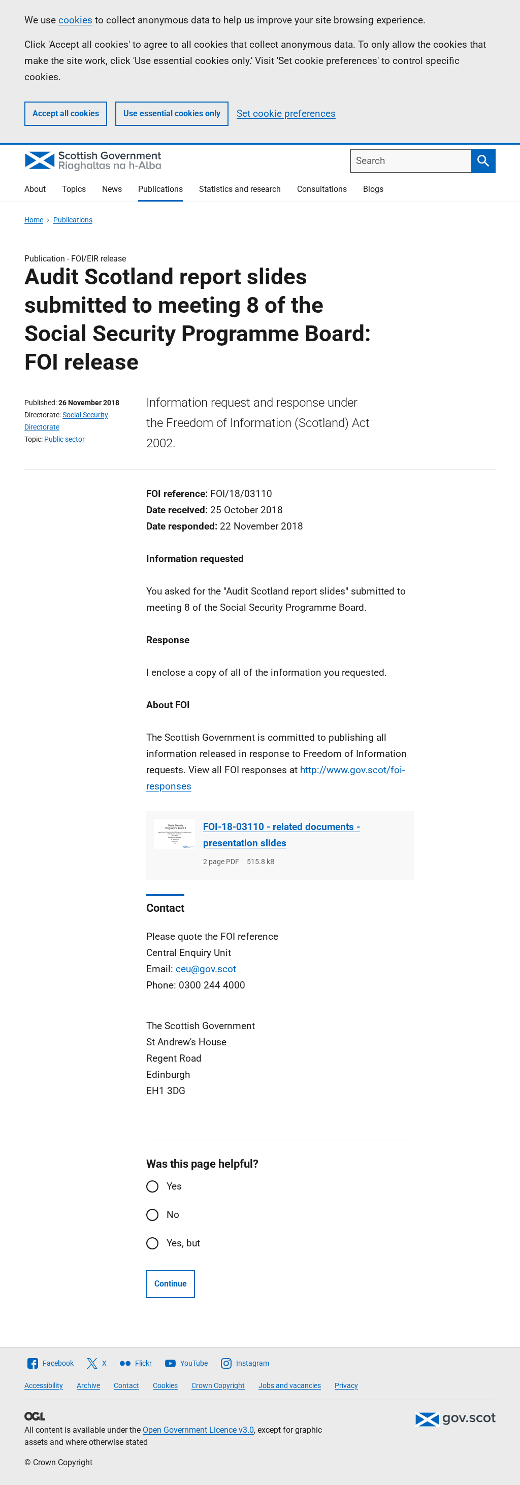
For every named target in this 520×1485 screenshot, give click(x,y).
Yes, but (183, 1243)
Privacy (346, 1385)
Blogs (373, 189)
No (173, 1214)
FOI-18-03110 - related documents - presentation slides (281, 835)
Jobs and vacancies (289, 1385)
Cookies (165, 1385)
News (112, 189)
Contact (126, 1385)
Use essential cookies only (171, 113)
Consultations (322, 189)
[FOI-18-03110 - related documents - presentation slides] (174, 834)
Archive (88, 1385)
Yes (174, 1186)
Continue (170, 1284)
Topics (74, 189)
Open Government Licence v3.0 (198, 1430)
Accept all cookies (65, 113)
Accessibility (43, 1385)
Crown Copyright (218, 1385)
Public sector (64, 439)
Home (33, 220)
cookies (75, 20)
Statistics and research (240, 189)
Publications (160, 189)
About (35, 189)
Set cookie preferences (286, 113)
